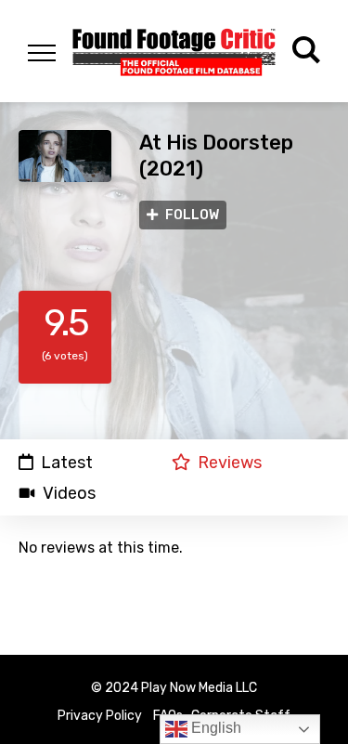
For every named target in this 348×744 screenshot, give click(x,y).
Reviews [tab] (230, 462)
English (214, 728)
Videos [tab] (69, 493)
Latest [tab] (67, 462)
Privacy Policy (100, 716)
